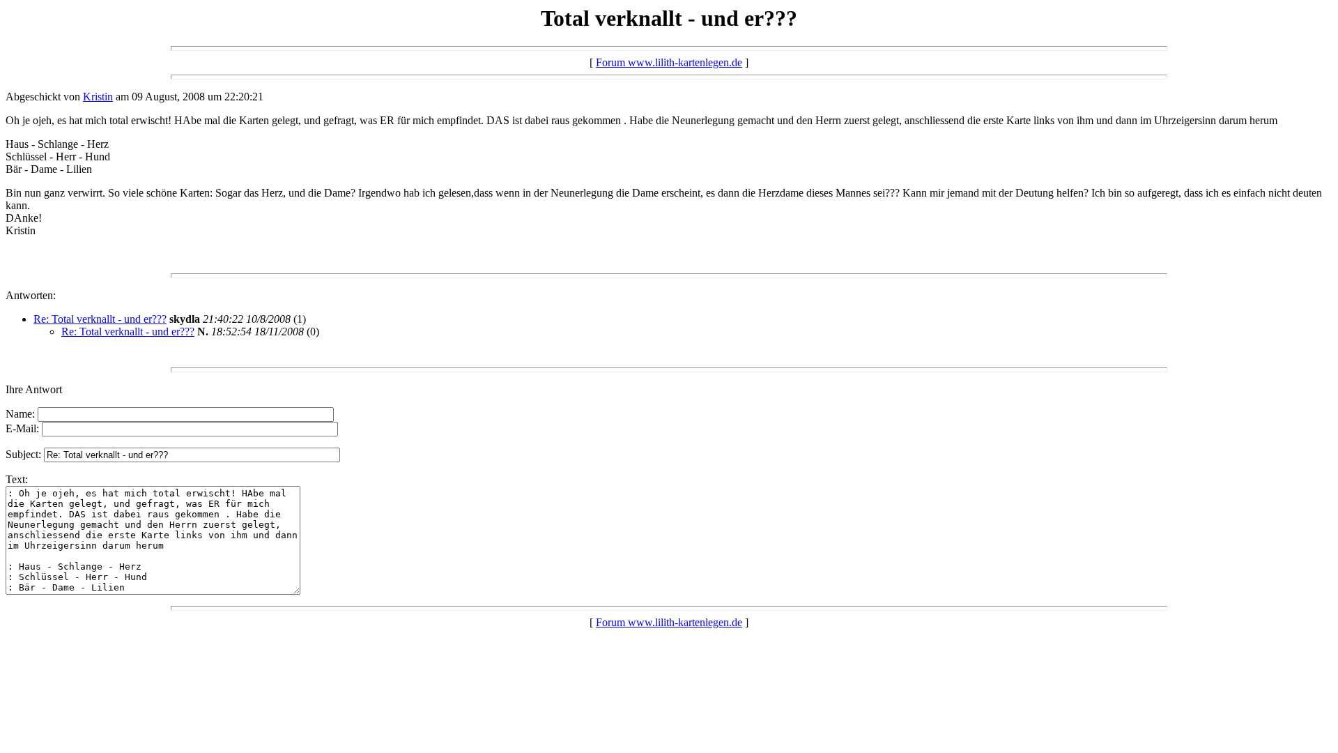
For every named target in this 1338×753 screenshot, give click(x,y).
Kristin (98, 96)
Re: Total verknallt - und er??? (100, 319)
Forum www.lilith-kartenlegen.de (669, 62)
